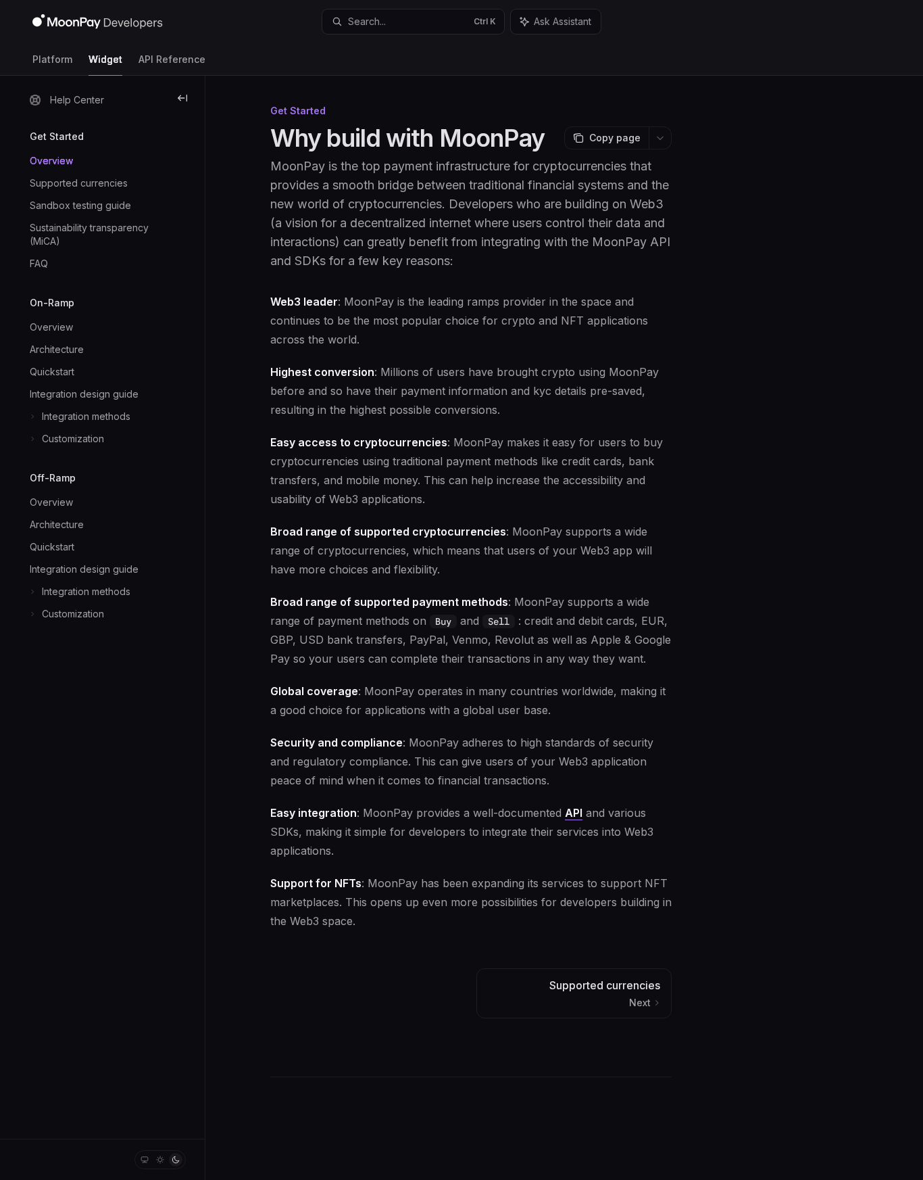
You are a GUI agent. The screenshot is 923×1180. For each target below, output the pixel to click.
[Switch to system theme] (144, 1159)
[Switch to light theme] (160, 1159)
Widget (105, 59)
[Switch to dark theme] (175, 1159)
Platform (52, 59)
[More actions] (660, 137)
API (573, 813)
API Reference (172, 59)
